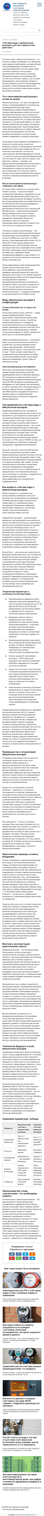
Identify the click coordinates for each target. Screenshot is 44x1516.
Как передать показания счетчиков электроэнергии (21, 6)
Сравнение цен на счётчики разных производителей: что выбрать (22, 1367)
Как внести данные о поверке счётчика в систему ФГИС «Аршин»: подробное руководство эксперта (21, 1402)
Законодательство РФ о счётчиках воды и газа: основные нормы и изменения (22, 1293)
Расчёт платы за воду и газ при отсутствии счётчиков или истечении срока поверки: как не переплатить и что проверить (20, 1441)
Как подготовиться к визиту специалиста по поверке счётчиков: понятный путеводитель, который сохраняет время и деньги (22, 1330)
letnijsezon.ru (31, 1515)
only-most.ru (20, 1515)
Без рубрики (6, 51)
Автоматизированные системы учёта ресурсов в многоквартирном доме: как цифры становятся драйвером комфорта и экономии (22, 1479)
